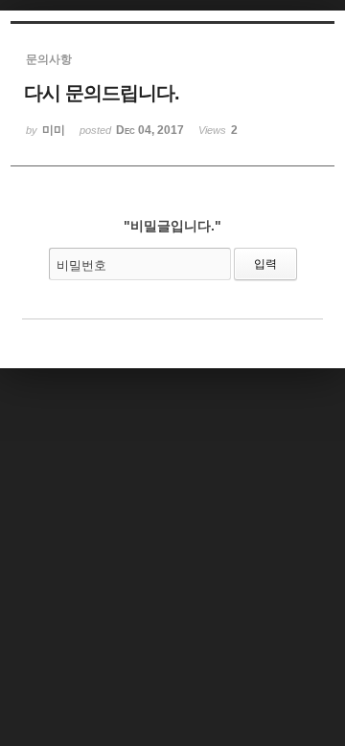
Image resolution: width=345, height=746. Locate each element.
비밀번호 (81, 265)
